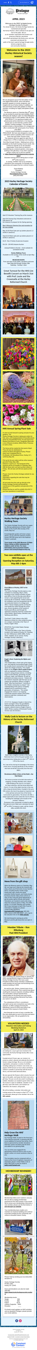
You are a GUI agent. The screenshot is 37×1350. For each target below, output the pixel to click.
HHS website (24, 914)
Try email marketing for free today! (18, 1347)
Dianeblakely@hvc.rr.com (18, 174)
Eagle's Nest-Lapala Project (22, 669)
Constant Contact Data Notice (22, 1336)
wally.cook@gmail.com (12, 1165)
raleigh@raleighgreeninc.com (20, 1338)
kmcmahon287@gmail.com (13, 911)
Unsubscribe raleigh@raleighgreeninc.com (18, 1335)
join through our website (13, 1206)
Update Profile (10, 1336)
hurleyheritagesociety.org (21, 549)
